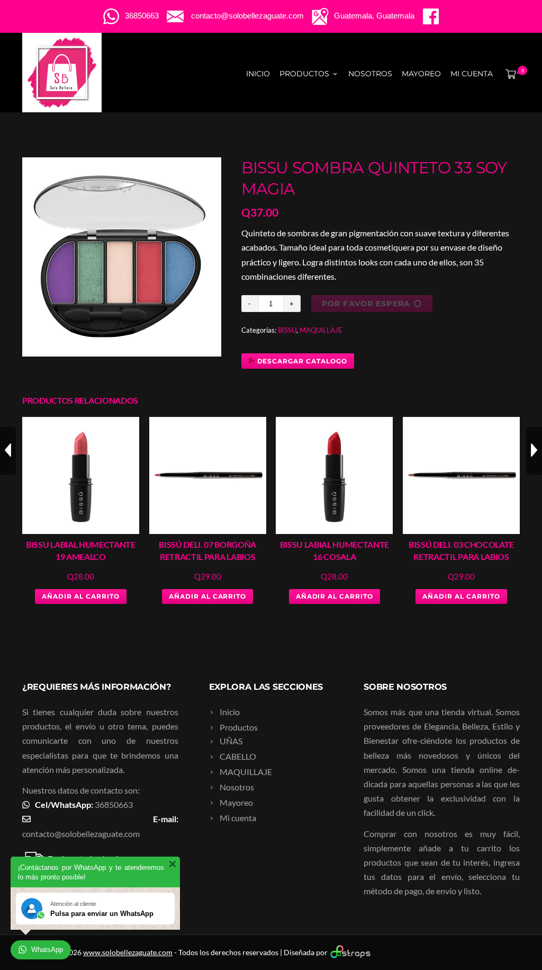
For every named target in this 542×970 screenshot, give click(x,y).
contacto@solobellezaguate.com (81, 834)
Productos (304, 73)
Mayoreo (421, 73)
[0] (509, 73)
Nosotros (370, 73)
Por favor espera (366, 303)
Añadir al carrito (80, 596)
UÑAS (231, 741)
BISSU (287, 330)
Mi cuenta (471, 73)
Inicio (258, 73)
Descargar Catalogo (301, 361)
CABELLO (238, 756)
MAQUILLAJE (321, 330)
